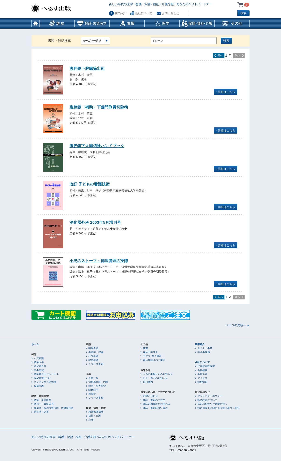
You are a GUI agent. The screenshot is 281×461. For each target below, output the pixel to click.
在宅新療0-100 (42, 378)
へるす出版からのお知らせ (158, 374)
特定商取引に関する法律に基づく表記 (218, 407)
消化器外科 (40, 366)
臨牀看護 (39, 385)
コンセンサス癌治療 (45, 382)
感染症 (92, 393)
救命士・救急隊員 (44, 404)
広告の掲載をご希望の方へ (212, 404)
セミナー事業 (204, 348)
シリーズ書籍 (95, 364)
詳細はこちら (226, 91)
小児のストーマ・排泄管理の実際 (99, 260)
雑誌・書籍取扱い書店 (155, 407)
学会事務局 (203, 352)
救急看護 (93, 360)
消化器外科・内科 (98, 382)
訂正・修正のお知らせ (155, 378)
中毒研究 (39, 370)
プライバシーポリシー (209, 396)
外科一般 (93, 378)
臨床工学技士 (150, 352)
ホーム (35, 23)
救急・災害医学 (42, 400)
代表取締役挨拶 (206, 366)
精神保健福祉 (95, 411)
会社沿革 (202, 374)
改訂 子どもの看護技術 (90, 184)
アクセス (202, 378)
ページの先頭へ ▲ (238, 325)
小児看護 (39, 358)
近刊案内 (148, 382)
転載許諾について (207, 400)
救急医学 (39, 362)
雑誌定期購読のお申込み (156, 404)
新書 (145, 348)
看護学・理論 (95, 352)
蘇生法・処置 (41, 411)
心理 (90, 419)
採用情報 (202, 382)
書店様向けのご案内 (154, 360)
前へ (220, 55)
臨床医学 (93, 389)
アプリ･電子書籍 (152, 356)
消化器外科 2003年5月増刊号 (95, 222)
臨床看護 (93, 348)
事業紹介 (120, 13)
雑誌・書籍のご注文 (154, 400)
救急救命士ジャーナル (46, 374)
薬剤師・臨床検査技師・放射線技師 (53, 407)
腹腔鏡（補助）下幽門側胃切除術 (99, 107)
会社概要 (202, 370)
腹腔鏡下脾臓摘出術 (87, 68)
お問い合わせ (170, 13)
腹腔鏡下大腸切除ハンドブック (97, 145)
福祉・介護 (94, 415)
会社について (143, 13)
